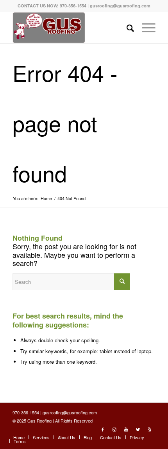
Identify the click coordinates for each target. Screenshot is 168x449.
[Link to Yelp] (149, 429)
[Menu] (144, 27)
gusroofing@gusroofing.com (120, 6)
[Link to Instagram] (114, 429)
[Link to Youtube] (126, 429)
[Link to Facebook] (103, 429)
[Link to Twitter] (138, 429)
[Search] (126, 27)
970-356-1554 (73, 6)
